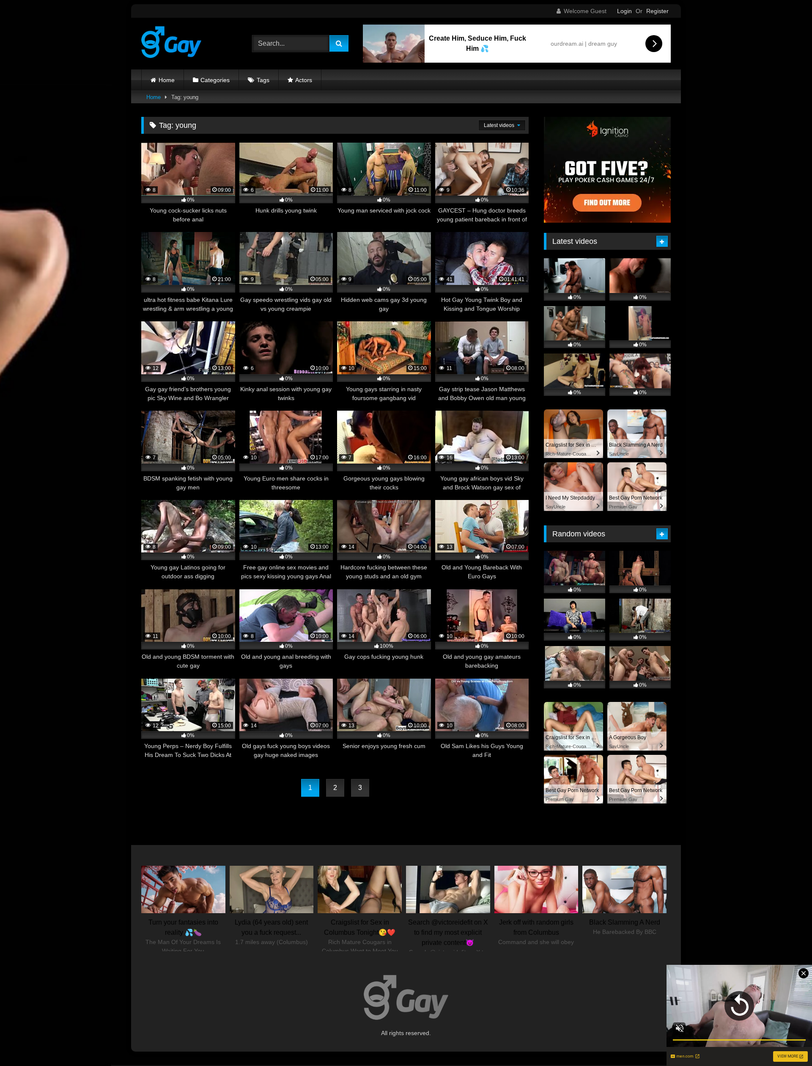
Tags (263, 80)
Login (624, 11)
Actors (303, 80)
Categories (215, 80)
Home (167, 80)
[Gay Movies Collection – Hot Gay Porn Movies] (171, 43)
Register (657, 11)
